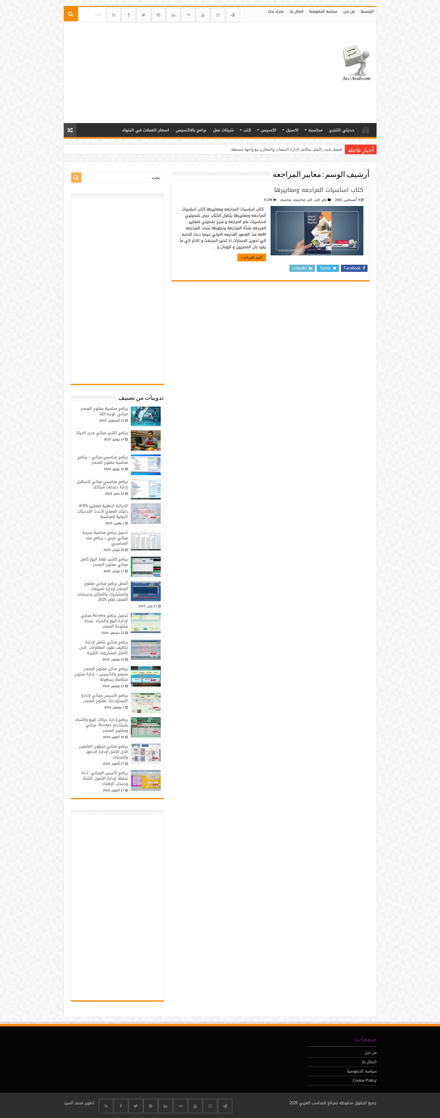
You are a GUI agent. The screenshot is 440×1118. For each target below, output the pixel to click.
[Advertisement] (177, 70)
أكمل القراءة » (252, 257)
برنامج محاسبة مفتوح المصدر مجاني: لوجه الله (104, 411)
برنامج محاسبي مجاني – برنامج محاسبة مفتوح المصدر (103, 459)
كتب (247, 130)
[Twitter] (143, 15)
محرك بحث (276, 11)
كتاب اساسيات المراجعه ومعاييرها (318, 190)
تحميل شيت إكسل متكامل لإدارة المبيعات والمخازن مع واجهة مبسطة (286, 149)
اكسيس (268, 130)
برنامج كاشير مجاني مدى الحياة (102, 433)
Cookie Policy (365, 1080)
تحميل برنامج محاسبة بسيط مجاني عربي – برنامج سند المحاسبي (105, 538)
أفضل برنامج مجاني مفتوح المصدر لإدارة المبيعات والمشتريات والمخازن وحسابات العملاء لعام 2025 (103, 591)
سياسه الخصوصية (323, 11)
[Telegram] (233, 15)
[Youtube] (203, 15)
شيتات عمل (223, 130)
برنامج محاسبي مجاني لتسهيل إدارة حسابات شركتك (102, 484)
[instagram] (218, 15)
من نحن (349, 11)
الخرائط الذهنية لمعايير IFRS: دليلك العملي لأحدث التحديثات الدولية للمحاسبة (102, 511)
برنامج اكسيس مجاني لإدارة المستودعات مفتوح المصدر (104, 698)
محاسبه (315, 130)
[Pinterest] (158, 15)
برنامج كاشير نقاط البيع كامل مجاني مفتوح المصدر (104, 561)
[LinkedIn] (173, 15)
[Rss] (114, 15)
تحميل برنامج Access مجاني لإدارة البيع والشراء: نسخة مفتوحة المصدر (104, 621)
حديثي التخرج (341, 130)
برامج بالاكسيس (191, 130)
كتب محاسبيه (302, 200)
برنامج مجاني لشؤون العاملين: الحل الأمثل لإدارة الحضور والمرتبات (103, 752)
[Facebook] (129, 15)
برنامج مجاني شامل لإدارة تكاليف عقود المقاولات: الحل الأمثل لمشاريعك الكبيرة (103, 647)
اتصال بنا (296, 11)
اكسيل (292, 130)
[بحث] (71, 14)
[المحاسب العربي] (352, 61)
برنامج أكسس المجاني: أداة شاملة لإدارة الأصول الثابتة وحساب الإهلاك (104, 778)
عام (324, 200)
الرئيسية (367, 11)
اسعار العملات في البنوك (145, 130)
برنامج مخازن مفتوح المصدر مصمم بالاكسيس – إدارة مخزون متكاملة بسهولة (101, 674)
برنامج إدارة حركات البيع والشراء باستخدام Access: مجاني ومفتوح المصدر (101, 725)
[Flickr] (188, 15)
